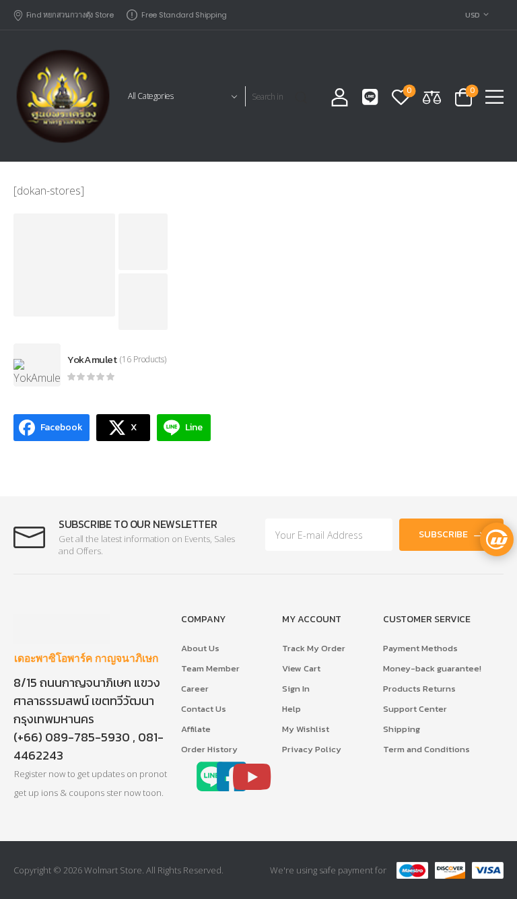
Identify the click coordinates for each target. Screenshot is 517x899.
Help (291, 708)
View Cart (301, 668)
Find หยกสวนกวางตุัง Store (69, 14)
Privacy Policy (311, 749)
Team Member (210, 668)
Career (195, 688)
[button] (494, 97)
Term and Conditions (426, 749)
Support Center (415, 708)
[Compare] (432, 97)
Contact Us (203, 708)
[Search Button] (303, 96)
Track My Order (313, 648)
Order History (209, 749)
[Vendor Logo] (37, 364)
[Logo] (61, 96)
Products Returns (419, 688)
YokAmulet (92, 359)
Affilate (196, 729)
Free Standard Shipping (184, 14)
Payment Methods (420, 648)
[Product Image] (64, 265)
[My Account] (340, 97)
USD (472, 14)
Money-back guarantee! (432, 668)
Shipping (401, 729)
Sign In (296, 688)
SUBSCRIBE (443, 534)
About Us (200, 648)
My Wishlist (305, 729)
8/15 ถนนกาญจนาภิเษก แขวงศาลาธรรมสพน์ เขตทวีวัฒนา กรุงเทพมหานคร (86, 700)
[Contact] (370, 97)
